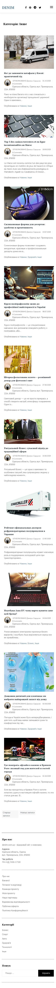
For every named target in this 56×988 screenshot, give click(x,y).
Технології (7, 947)
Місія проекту (8, 893)
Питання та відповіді (11, 885)
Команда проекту (10, 889)
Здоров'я (32, 257)
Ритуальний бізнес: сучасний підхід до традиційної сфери (26, 450)
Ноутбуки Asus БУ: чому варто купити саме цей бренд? (28, 612)
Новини (23, 106)
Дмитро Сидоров (34, 81)
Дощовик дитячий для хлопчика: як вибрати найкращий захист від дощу (25, 698)
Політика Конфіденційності (15, 910)
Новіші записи (27, 812)
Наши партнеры (9, 897)
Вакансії (6, 880)
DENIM (8, 7)
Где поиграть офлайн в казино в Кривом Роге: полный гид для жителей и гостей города (27, 768)
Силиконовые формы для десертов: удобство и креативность (24, 226)
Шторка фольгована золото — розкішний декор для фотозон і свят (27, 379)
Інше (30, 106)
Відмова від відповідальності (16, 902)
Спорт (5, 934)
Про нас (6, 876)
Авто (4, 938)
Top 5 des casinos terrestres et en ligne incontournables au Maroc (24, 143)
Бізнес (31, 643)
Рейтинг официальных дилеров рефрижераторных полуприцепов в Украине (24, 531)
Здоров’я (6, 943)
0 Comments (17, 84)
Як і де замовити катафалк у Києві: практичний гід (24, 75)
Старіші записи (6, 814)
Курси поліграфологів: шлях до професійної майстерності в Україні (24, 305)
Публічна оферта (10, 906)
